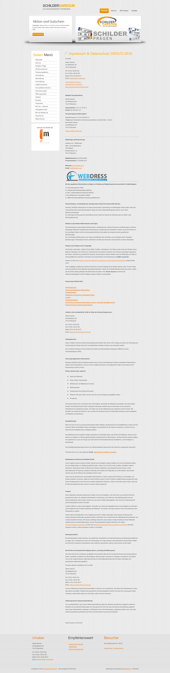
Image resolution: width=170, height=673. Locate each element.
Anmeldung (39, 75)
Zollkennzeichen (41, 85)
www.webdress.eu (78, 165)
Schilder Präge (40, 66)
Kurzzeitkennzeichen (43, 88)
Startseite (38, 60)
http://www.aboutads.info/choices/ (75, 525)
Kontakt (38, 100)
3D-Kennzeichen (41, 69)
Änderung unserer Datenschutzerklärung (78, 305)
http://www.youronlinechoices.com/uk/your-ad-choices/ (110, 525)
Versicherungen (41, 91)
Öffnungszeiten (40, 94)
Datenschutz (40, 119)
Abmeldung (39, 78)
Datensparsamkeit (71, 300)
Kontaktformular (70, 292)
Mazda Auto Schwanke (76, 644)
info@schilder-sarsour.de (77, 78)
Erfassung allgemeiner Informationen (77, 290)
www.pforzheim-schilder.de (73, 84)
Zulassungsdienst (41, 72)
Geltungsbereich (70, 287)
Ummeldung (39, 81)
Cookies (68, 297)
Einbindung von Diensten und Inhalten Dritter (80, 295)
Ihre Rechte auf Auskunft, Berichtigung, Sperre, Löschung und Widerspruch (90, 302)
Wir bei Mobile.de (41, 113)
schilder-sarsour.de (84, 260)
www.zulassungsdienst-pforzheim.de (76, 87)
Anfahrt (38, 97)
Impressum (39, 116)
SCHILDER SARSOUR (50, 669)
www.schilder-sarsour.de (73, 82)
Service (38, 63)
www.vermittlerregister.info (73, 131)
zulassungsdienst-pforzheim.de (116, 260)
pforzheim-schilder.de (98, 260)
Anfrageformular (41, 109)
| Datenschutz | (119, 648)
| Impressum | (108, 648)
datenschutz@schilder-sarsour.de (80, 332)
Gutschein (39, 103)
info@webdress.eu (76, 168)
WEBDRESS (73, 647)
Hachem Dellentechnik (76, 649)
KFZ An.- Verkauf (41, 106)
